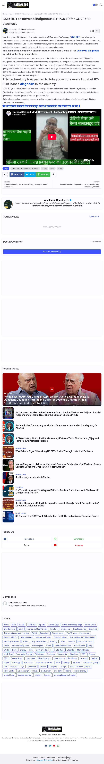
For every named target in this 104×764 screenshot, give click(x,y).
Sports (42, 625)
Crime (6, 646)
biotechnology (44, 658)
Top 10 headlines (39, 641)
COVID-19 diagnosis (88, 50)
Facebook (32, 667)
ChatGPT (14, 667)
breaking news (79, 629)
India (52, 168)
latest (21, 629)
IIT (51, 650)
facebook (29, 539)
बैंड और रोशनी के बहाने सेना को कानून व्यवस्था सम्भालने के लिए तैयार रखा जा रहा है (41, 106)
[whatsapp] (58, 745)
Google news (57, 633)
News (11, 14)
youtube (79, 545)
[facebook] (46, 745)
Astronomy (28, 662)
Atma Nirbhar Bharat (44, 662)
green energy (80, 671)
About (42, 757)
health (44, 168)
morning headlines (11, 641)
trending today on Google (64, 675)
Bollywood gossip (90, 662)
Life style (59, 650)
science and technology (37, 629)
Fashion (43, 667)
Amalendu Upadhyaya (56, 200)
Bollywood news (85, 641)
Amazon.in (62, 654)
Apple (6, 662)
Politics (26, 641)
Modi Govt (8, 654)
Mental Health (83, 650)
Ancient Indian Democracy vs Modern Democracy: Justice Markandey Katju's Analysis (56, 426)
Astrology (16, 662)
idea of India (9, 675)
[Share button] (53, 174)
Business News (60, 637)
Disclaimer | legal (64, 757)
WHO (34, 633)
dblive (68, 671)
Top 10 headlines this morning (82, 637)
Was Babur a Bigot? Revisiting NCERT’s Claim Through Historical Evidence (54, 451)
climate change (26, 637)
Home (5, 14)
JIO (71, 667)
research (84, 658)
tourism (47, 675)
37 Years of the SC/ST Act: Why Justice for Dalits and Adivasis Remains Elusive (57, 516)
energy (23, 650)
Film (31, 650)
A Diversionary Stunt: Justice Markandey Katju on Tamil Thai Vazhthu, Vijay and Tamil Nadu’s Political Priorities (57, 439)
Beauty (66, 662)
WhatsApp (39, 654)
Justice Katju (53, 625)
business (51, 654)
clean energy (59, 658)
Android (95, 658)
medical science (24, 675)
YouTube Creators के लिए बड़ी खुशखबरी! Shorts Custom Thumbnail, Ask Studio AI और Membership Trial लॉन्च (57, 491)
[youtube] (54, 745)
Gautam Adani (16, 658)
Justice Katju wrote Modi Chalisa (32, 477)
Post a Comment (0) (52, 251)
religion (38, 675)
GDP (6, 658)
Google (63, 667)
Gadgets (53, 667)
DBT (83, 654)
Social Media (90, 625)
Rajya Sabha (9, 671)
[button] (95, 5)
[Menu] (3, 4)
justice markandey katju (72, 625)
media (48, 646)
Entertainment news (63, 646)
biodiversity (46, 671)
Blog (90, 646)
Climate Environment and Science (25, 168)
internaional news (43, 637)
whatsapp (79, 539)
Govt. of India (41, 650)
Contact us (50, 757)
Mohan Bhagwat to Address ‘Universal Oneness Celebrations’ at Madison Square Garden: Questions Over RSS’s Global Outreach (58, 465)
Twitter (27, 545)
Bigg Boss (74, 654)
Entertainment (9, 629)
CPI (5, 667)
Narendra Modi (10, 637)
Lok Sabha (30, 658)
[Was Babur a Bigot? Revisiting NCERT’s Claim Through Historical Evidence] (8, 452)
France (92, 654)
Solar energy (23, 671)
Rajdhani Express (83, 667)
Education (44, 633)
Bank (58, 662)
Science (71, 641)
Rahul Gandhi (79, 646)
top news (93, 629)
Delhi (14, 650)
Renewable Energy (24, 654)
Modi (63, 641)
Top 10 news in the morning (77, 633)
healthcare (72, 658)
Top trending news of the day (16, 633)
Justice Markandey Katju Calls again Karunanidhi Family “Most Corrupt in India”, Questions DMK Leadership (57, 504)
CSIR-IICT (75, 37)
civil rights (58, 671)
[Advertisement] (22, 278)
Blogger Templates (45, 760)
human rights (37, 646)
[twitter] (50, 745)
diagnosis (27, 84)
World (6, 650)
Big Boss (76, 662)
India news (65, 629)
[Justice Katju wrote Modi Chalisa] (8, 478)
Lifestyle (70, 650)
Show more (94, 216)
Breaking (53, 641)
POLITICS (32, 625)
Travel (34, 671)
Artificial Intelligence (20, 646)
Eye (22, 667)
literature (54, 629)
